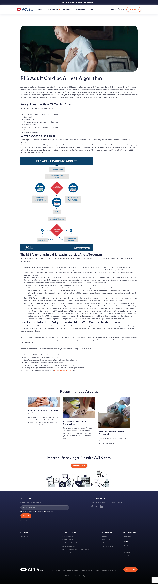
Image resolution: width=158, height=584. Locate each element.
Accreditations (53, 9)
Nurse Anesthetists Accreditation (70, 543)
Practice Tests (106, 539)
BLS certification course (62, 370)
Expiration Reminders (28, 511)
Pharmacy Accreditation (68, 546)
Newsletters (49, 511)
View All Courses (25, 536)
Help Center (126, 552)
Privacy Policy (76, 570)
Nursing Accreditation (67, 539)
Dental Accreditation (67, 536)
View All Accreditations (68, 552)
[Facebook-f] (92, 506)
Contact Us (126, 555)
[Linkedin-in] (101, 506)
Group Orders (81, 9)
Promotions (40, 511)
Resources (67, 9)
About (90, 9)
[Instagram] (96, 506)
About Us (126, 545)
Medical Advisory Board (130, 549)
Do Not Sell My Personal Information (105, 570)
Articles (104, 536)
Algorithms (105, 543)
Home (63, 21)
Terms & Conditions (87, 570)
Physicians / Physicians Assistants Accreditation (75, 549)
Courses (40, 9)
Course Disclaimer (56, 570)
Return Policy (67, 570)
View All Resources (107, 546)
